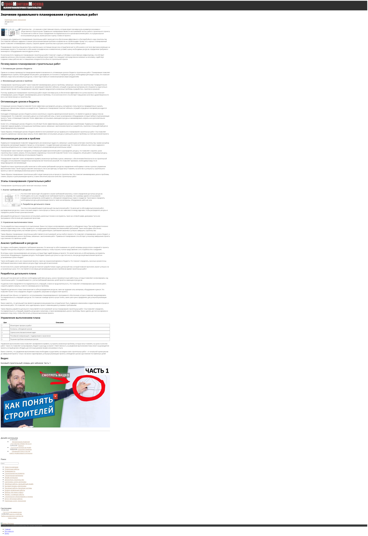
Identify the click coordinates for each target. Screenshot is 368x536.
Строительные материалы (14, 475)
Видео (7, 533)
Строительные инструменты (14, 473)
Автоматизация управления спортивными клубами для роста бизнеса (20, 443)
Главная (8, 529)
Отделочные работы (12, 469)
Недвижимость (10, 471)
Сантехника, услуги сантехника (15, 482)
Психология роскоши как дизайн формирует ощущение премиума (21, 448)
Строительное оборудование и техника (19, 497)
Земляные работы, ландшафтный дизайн (19, 484)
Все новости (9, 31)
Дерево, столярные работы (14, 494)
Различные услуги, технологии (15, 20)
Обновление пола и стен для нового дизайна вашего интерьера (20, 452)
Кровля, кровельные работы (15, 490)
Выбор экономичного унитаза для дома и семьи (12, 517)
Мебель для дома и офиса (14, 492)
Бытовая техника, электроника (15, 486)
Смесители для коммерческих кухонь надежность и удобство (12, 513)
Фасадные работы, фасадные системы (18, 488)
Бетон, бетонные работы (13, 499)
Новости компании (11, 467)
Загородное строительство (14, 480)
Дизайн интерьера (11, 478)
